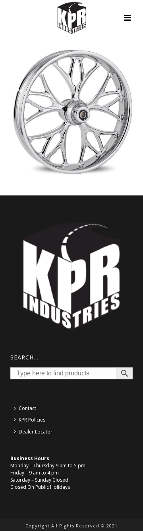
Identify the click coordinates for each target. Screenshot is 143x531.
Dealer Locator (35, 431)
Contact (27, 408)
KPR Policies (32, 419)
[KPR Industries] (72, 18)
